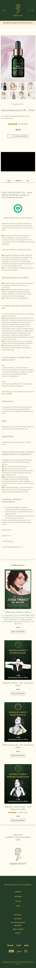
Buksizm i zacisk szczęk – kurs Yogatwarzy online (18, 807)
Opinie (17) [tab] (18, 180)
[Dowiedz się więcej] (18, 589)
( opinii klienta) (23, 124)
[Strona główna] (18, 856)
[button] (4, 10)
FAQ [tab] (27, 180)
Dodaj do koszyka (20, 136)
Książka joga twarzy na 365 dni (18, 612)
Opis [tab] (8, 180)
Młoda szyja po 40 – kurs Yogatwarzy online (18, 745)
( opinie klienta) (23, 812)
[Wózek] (32, 10)
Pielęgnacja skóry (17, 104)
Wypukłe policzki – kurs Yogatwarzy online (18, 684)
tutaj (9, 391)
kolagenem (15, 268)
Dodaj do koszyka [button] (17, 631)
